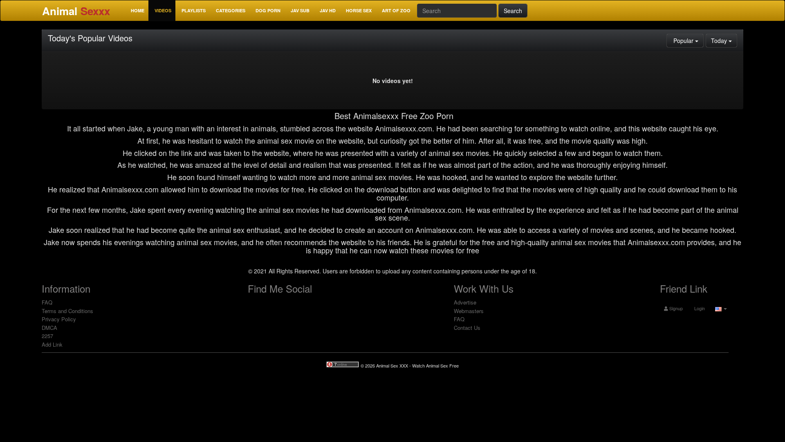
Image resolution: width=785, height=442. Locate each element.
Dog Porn (268, 10)
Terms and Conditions (67, 311)
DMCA (49, 328)
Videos (163, 10)
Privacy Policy (59, 319)
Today (724, 40)
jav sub (300, 10)
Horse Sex (359, 10)
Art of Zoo (396, 10)
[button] (720, 308)
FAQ (47, 302)
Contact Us (467, 328)
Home (137, 10)
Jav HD (328, 10)
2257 (47, 336)
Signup (675, 308)
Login (699, 308)
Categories (230, 10)
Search (513, 11)
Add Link (52, 344)
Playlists (194, 10)
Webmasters (469, 311)
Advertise (465, 302)
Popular (688, 40)
